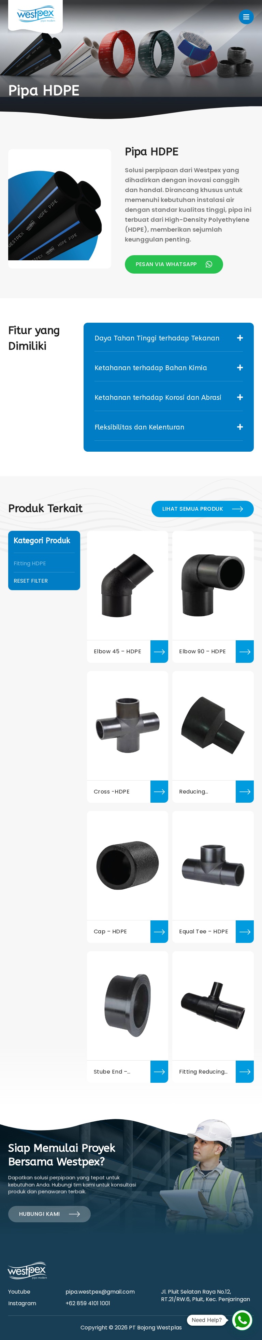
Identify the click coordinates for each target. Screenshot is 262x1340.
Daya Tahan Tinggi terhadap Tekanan (156, 338)
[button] (242, 1320)
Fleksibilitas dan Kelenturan (139, 427)
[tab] (168, 338)
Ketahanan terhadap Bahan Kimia (150, 368)
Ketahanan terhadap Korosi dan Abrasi (157, 398)
